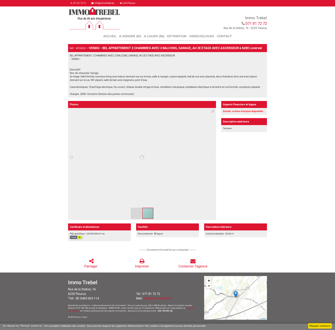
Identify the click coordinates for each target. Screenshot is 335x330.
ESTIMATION (177, 36)
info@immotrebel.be (158, 298)
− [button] (209, 286)
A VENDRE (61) (130, 36)
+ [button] (209, 280)
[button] (213, 111)
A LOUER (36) (154, 36)
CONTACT (224, 36)
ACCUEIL (109, 36)
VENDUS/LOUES (201, 36)
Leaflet (263, 318)
